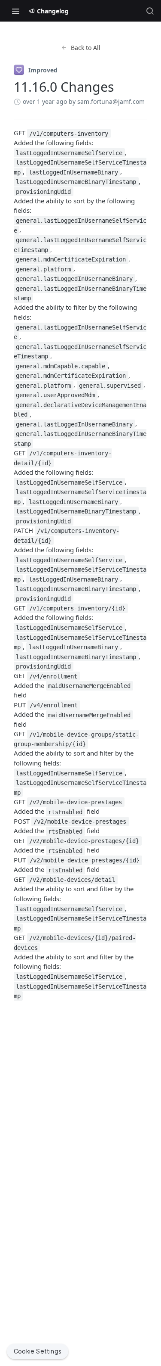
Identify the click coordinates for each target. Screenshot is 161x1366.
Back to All (85, 48)
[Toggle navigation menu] (15, 11)
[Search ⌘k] (150, 11)
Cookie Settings (37, 1351)
